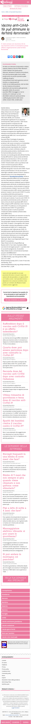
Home (3, 12)
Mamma (5, 610)
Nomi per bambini (8, 633)
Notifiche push (5, 684)
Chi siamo (4, 662)
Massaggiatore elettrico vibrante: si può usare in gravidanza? (14, 532)
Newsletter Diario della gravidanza (11, 680)
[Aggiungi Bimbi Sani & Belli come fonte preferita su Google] (15, 308)
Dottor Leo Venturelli (8, 514)
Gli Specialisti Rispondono (15, 12)
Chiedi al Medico (7, 6)
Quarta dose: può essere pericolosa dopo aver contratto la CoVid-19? (15, 351)
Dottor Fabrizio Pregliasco (9, 335)
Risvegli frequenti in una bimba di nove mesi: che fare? (14, 457)
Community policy (6, 673)
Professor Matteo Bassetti (10, 430)
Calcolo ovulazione (8, 625)
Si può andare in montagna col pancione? (12, 557)
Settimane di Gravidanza (21, 6)
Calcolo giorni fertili (8, 629)
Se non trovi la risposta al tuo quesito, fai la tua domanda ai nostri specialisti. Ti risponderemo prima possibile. (15, 296)
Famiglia (5, 614)
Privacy (4, 667)
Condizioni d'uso (6, 671)
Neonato (5, 598)
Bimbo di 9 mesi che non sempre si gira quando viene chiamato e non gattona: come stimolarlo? (14, 482)
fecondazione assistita (16, 176)
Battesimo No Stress (15, 9)
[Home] (11, 2)
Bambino (5, 602)
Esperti (4, 677)
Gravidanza (5, 594)
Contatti (4, 660)
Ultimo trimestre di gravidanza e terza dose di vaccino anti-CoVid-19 (14, 399)
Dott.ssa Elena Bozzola (9, 407)
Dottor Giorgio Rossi (8, 492)
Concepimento (7, 590)
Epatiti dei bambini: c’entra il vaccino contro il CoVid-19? (13, 423)
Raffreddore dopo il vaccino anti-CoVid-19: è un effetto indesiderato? (15, 327)
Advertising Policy (6, 682)
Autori (3, 675)
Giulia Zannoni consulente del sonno (12, 463)
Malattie (5, 606)
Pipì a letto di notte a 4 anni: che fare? (14, 509)
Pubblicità (4, 665)
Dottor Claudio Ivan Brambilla (10, 540)
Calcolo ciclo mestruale (9, 637)
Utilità (7, 12)
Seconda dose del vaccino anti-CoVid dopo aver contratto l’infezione (14, 375)
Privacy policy (5, 669)
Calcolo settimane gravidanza (12, 621)
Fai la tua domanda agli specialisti (15, 579)
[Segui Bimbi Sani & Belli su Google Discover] (15, 18)
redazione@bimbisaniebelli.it (12, 715)
